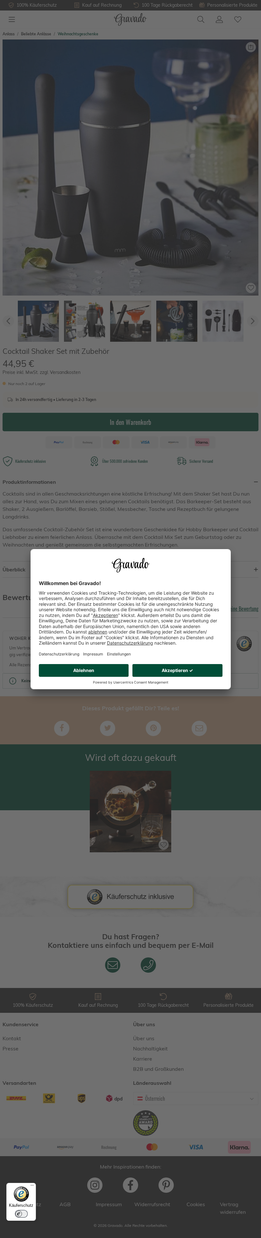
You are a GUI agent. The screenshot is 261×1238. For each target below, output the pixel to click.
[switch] (21, 1214)
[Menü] (32, 1187)
